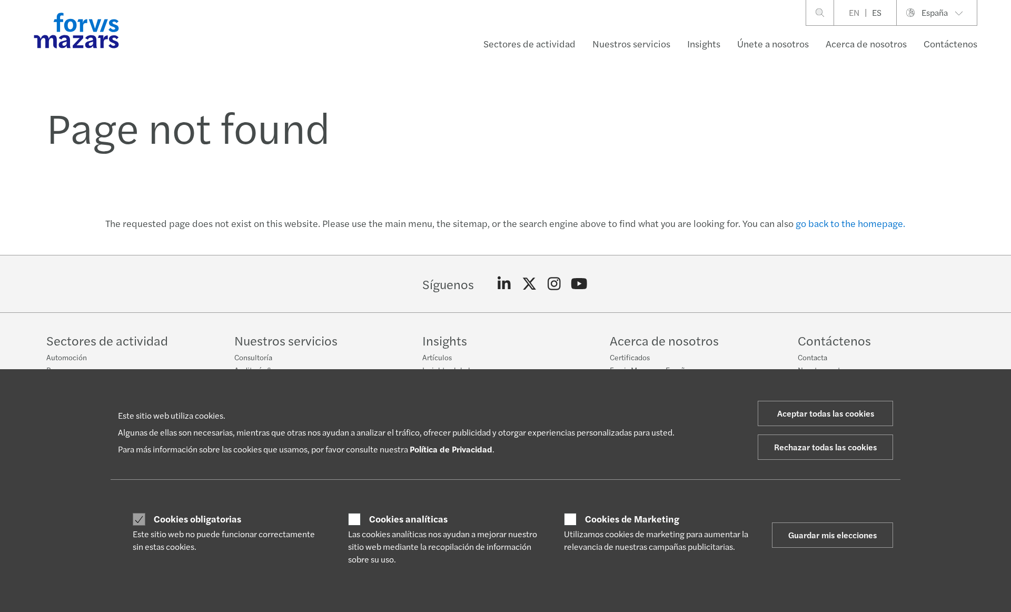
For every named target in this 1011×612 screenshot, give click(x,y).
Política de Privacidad (451, 449)
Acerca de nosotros (866, 43)
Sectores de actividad (529, 43)
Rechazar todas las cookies (825, 447)
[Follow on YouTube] (579, 284)
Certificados (630, 357)
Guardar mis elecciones (832, 535)
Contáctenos (950, 43)
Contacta (812, 357)
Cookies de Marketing (632, 519)
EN (854, 12)
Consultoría (253, 357)
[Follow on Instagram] (554, 284)
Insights (703, 43)
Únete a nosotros (773, 43)
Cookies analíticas (408, 519)
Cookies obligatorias (197, 519)
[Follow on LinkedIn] (504, 284)
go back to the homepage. (850, 223)
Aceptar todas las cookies (825, 413)
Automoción (66, 357)
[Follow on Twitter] (529, 284)
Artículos (437, 357)
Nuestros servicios (631, 43)
